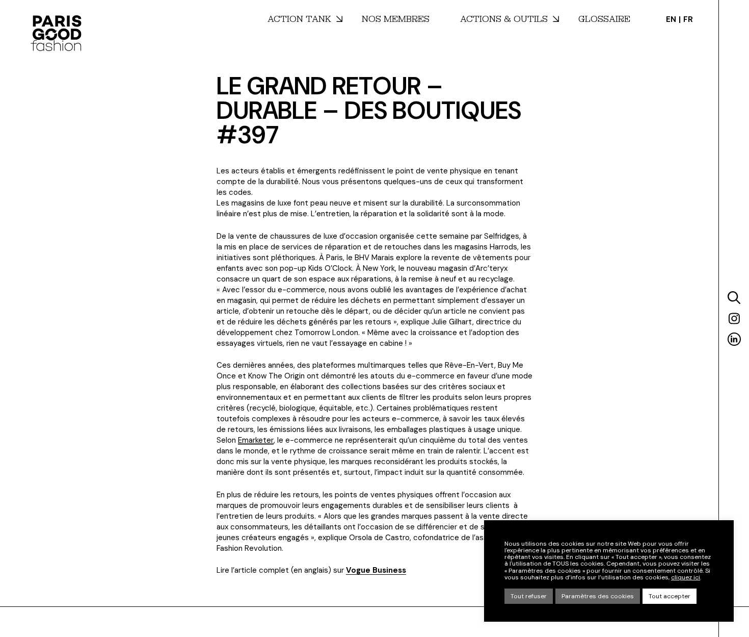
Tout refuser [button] (529, 596)
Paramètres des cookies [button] (597, 596)
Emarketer (256, 440)
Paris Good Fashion (56, 33)
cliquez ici (685, 577)
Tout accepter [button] (669, 596)
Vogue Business (376, 570)
